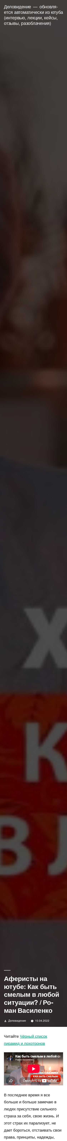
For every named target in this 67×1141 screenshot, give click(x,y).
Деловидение (17, 6)
